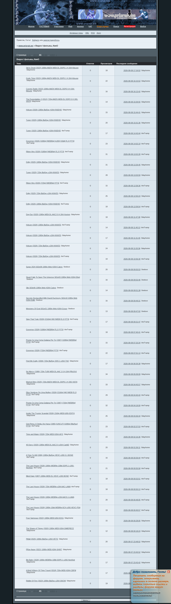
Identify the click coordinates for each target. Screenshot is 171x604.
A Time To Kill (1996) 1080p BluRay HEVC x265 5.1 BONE (49, 455)
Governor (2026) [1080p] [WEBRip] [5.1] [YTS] (44, 330)
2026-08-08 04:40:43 (132, 395)
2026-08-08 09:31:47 (132, 322)
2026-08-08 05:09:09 (132, 374)
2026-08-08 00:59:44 (132, 458)
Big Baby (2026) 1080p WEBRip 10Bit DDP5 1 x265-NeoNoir (50, 560)
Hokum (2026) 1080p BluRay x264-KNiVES (43, 225)
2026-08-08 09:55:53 (132, 269)
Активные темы (76, 33)
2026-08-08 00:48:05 (132, 500)
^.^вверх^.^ (85, 600)
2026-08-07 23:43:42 (132, 563)
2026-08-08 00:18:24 (132, 531)
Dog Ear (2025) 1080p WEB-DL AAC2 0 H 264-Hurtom (48, 214)
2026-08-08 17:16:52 (132, 70)
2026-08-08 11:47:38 (132, 217)
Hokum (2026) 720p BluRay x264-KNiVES (43, 246)
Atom (99, 33)
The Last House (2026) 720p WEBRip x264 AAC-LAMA (48, 487)
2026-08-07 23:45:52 (132, 552)
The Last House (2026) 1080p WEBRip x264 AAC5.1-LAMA (50, 497)
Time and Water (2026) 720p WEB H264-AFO (44, 434)
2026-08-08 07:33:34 (132, 343)
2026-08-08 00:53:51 (132, 479)
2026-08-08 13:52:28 (132, 154)
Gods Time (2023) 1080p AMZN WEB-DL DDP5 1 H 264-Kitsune (52, 78)
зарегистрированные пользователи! (146, 594)
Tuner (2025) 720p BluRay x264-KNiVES (42, 172)
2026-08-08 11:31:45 (132, 238)
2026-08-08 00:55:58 (132, 468)
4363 (52, 55)
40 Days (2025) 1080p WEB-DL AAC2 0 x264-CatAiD (47, 445)
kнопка (80, 26)
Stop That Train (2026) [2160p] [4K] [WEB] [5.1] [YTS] (47, 319)
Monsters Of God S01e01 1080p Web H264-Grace (46, 309)
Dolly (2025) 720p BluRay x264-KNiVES (42, 193)
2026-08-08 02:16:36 (132, 437)
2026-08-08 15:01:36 (132, 123)
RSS (93, 33)
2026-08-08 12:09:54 (132, 207)
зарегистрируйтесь (51, 40)
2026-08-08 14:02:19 (132, 144)
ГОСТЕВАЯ (44, 26)
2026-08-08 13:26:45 (132, 165)
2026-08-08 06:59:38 (132, 364)
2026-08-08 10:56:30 (132, 259)
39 (34, 55)
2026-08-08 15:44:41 (132, 112)
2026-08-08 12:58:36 (132, 186)
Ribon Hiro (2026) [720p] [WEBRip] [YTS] (42, 183)
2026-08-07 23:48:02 (132, 542)
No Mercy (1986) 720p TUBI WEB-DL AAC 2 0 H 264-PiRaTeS (51, 371)
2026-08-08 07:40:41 (132, 332)
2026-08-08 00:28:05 (132, 521)
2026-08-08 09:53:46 (132, 280)
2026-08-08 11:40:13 (132, 227)
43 (46, 55)
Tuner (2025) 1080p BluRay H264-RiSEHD (43, 120)
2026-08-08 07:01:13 (132, 353)
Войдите (35, 40)
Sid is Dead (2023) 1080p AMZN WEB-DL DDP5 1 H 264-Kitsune (52, 68)
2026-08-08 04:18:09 (132, 405)
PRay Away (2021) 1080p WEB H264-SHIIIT (44, 549)
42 (43, 55)
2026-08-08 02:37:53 (132, 427)
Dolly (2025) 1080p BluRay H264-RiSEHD (43, 162)
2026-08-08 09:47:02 (132, 311)
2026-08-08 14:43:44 (132, 133)
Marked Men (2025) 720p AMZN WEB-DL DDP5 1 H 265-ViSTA (51, 382)
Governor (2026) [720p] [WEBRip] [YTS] (42, 350)
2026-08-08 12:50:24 (132, 196)
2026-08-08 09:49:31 (132, 301)
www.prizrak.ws (25, 46)
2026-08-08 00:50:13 (132, 489)
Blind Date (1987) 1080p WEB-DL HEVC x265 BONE (47, 476)
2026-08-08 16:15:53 (132, 81)
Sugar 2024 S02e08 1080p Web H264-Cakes (44, 267)
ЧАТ (90, 26)
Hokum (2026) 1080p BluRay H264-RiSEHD (44, 110)
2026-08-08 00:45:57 (132, 510)
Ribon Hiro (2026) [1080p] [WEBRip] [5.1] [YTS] (45, 152)
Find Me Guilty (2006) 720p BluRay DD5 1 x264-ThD (47, 361)
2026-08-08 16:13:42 (132, 91)
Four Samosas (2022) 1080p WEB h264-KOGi (45, 518)
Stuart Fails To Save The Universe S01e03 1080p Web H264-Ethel (53, 277)
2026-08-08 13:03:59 (132, 175)
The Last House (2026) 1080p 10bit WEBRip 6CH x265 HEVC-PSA (53, 507)
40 (37, 55)
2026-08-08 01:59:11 (132, 447)
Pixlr (70, 26)
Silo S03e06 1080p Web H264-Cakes (41, 288)
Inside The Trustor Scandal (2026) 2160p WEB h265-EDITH (50, 413)
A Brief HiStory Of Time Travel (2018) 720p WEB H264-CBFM (51, 570)
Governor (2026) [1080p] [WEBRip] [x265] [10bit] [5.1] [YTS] (50, 141)
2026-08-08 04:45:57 (132, 385)
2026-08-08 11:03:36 (132, 248)
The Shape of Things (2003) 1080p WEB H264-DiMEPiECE (50, 528)
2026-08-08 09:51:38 (132, 290)
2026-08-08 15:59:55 (132, 102)
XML (87, 33)
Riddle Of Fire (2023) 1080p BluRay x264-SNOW (46, 581)
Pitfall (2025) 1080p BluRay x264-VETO (42, 539)
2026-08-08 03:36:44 (132, 416)
